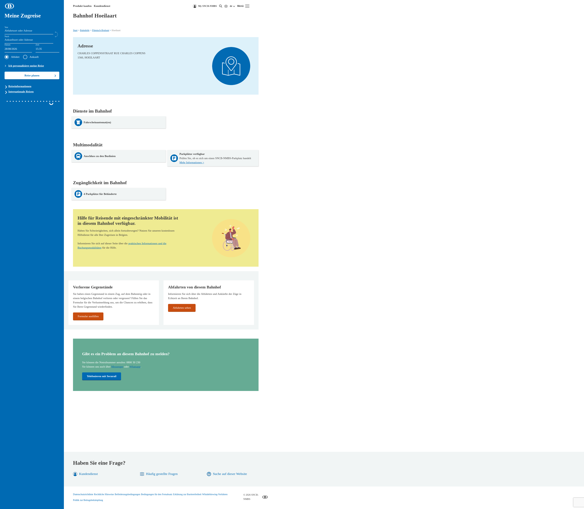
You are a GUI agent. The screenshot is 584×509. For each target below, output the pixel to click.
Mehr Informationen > (191, 162)
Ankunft (34, 56)
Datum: (8, 45)
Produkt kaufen (82, 5)
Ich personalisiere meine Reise (26, 65)
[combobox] (47, 49)
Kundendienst (102, 5)
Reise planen (31, 75)
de (231, 6)
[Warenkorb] (226, 6)
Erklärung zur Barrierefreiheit (187, 494)
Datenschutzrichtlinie (83, 494)
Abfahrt (15, 56)
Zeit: (38, 45)
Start (75, 30)
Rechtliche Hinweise (104, 494)
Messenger (117, 366)
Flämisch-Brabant (100, 30)
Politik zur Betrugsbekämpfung (88, 500)
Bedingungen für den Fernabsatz (156, 494)
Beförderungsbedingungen (127, 494)
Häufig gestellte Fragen (162, 474)
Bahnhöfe (84, 30)
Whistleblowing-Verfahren (215, 494)
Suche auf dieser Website (230, 474)
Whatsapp (135, 366)
